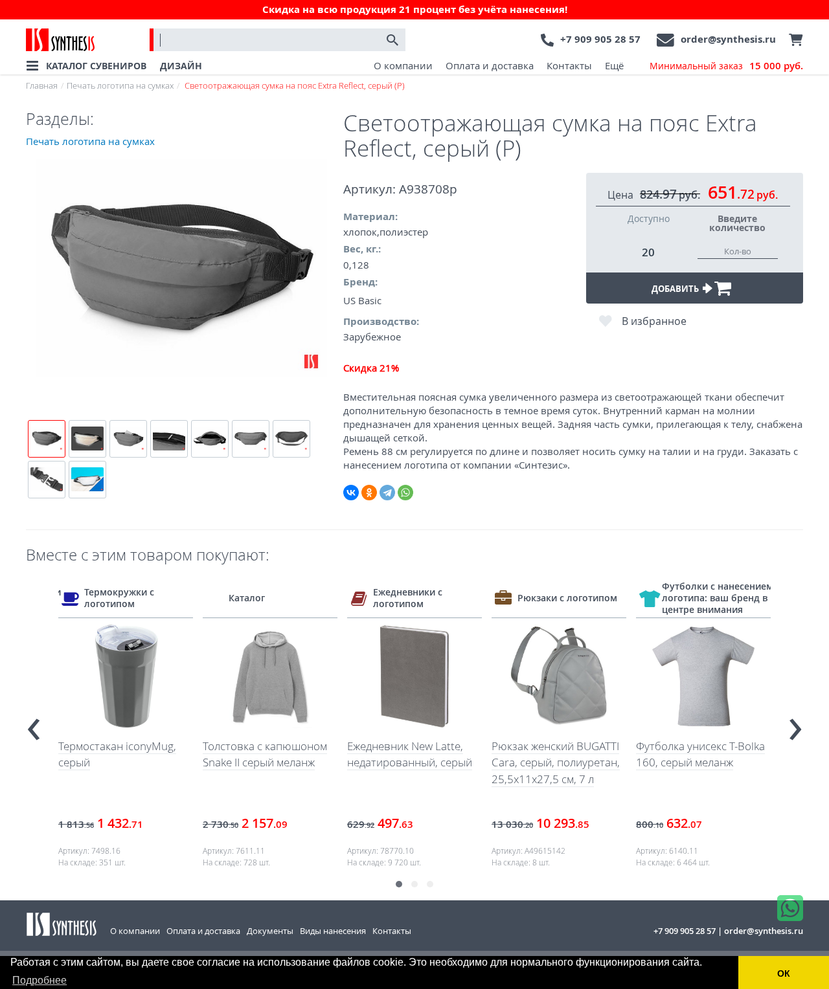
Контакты (569, 65)
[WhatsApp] (405, 492)
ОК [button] (783, 973)
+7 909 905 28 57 (600, 39)
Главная (42, 85)
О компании (403, 65)
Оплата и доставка (490, 65)
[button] (399, 884)
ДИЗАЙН (181, 66)
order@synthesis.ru (728, 39)
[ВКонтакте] (351, 492)
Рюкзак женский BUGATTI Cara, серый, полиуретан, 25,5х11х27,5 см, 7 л (556, 762)
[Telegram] (387, 492)
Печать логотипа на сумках (120, 85)
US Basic (362, 300)
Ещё (614, 65)
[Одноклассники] (369, 492)
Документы (270, 931)
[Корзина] (792, 40)
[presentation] (33, 724)
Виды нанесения (333, 931)
